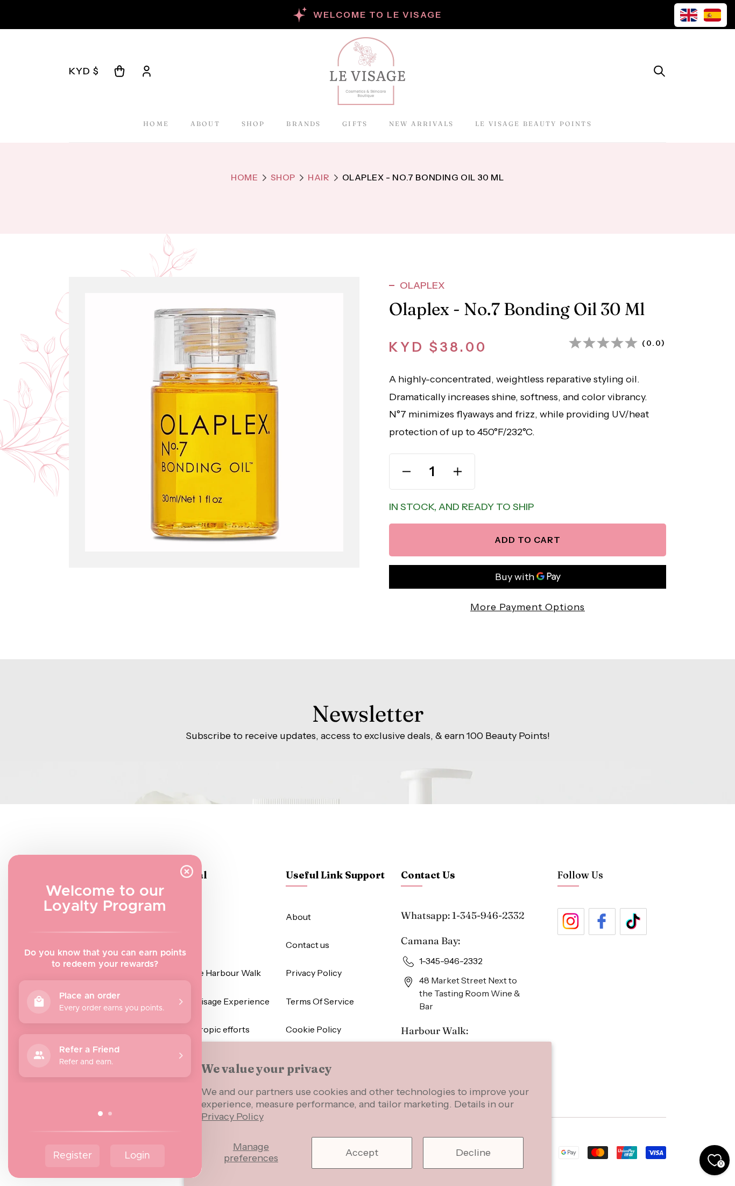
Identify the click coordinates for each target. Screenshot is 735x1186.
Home (156, 124)
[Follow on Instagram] (570, 921)
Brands (303, 124)
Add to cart (527, 539)
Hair (318, 177)
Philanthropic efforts (208, 1029)
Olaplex (422, 285)
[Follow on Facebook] (602, 921)
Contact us (307, 944)
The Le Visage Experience (218, 1001)
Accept (361, 1153)
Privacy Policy (232, 1116)
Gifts (354, 124)
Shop (253, 124)
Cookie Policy (313, 1029)
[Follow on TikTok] (633, 921)
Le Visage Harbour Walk (213, 972)
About (205, 124)
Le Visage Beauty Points (533, 124)
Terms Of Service (320, 1001)
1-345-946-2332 (488, 915)
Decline (473, 1153)
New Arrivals (421, 124)
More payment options (527, 607)
